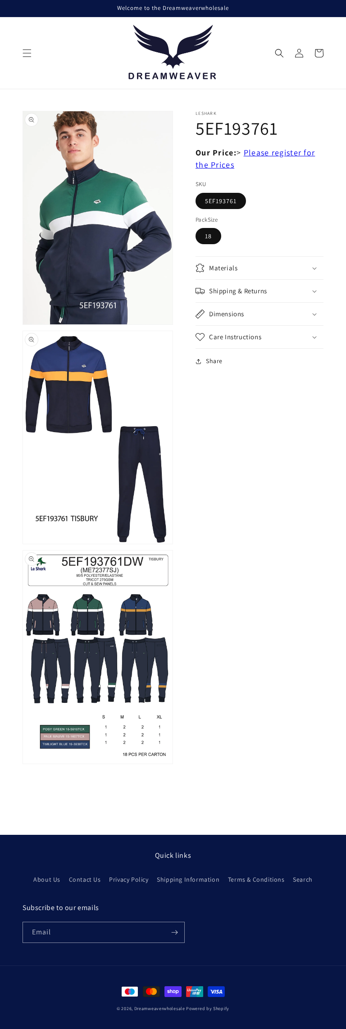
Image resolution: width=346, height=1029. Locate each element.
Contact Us (85, 879)
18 (208, 236)
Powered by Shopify (207, 1008)
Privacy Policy (128, 879)
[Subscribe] (174, 932)
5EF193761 (221, 201)
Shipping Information (188, 879)
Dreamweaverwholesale (159, 1008)
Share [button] (214, 361)
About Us (46, 879)
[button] (27, 53)
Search (303, 879)
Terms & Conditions (256, 879)
